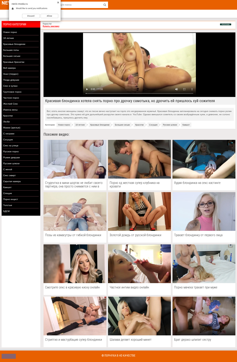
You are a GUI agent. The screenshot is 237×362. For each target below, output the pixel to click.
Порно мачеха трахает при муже (195, 287)
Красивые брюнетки (13, 62)
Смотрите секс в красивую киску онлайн (72, 287)
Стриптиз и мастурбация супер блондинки (73, 340)
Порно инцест (10, 199)
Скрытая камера (12, 181)
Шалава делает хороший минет (131, 340)
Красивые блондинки (14, 44)
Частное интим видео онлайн (129, 287)
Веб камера (9, 68)
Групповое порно (12, 91)
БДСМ (6, 211)
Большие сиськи (11, 56)
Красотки (8, 115)
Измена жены (10, 109)
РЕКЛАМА (226, 24)
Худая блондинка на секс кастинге (197, 183)
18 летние (8, 38)
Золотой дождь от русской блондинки (135, 235)
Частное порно (11, 97)
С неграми (8, 133)
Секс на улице (10, 145)
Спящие (7, 193)
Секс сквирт (9, 175)
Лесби (6, 121)
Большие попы (11, 50)
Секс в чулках (10, 86)
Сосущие (8, 139)
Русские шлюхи (11, 163)
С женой (7, 169)
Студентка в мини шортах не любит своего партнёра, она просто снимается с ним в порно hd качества (74, 184)
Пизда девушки (11, 80)
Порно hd (47, 24)
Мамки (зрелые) (11, 127)
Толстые (7, 205)
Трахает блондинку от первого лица (198, 235)
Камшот (7, 187)
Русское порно (11, 151)
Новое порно (10, 32)
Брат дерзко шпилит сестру (192, 340)
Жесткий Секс (10, 103)
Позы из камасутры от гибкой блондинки (73, 235)
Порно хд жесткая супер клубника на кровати (134, 184)
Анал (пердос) (10, 74)
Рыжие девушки (11, 157)
